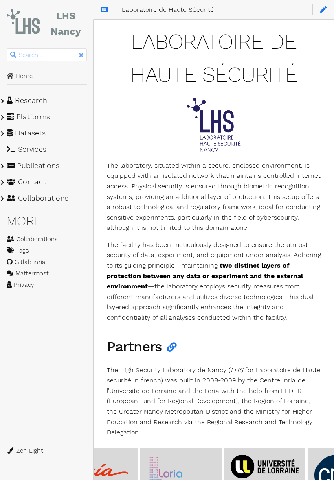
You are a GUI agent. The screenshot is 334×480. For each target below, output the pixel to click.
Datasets (29, 133)
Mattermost (31, 273)
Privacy (23, 284)
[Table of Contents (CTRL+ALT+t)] (104, 9)
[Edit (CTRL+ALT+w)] (323, 9)
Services (30, 149)
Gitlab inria (29, 262)
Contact (30, 182)
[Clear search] (81, 55)
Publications (37, 165)
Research (30, 100)
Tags (21, 250)
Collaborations (41, 198)
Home (23, 76)
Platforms (32, 117)
